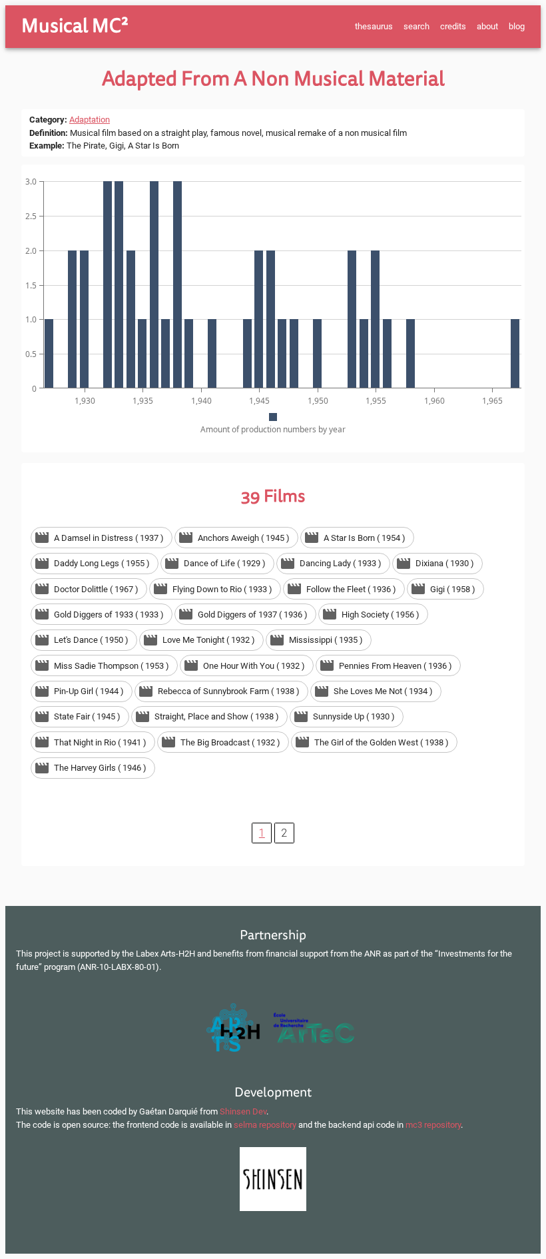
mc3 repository (433, 1125)
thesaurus (374, 26)
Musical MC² (75, 26)
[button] (101, 537)
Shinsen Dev (243, 1111)
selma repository (265, 1125)
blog (517, 26)
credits (453, 26)
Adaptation (89, 120)
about (487, 26)
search (416, 26)
